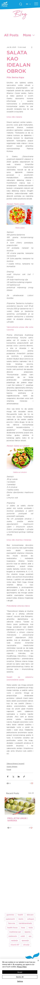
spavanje (25, 940)
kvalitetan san (15, 932)
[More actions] (31, 47)
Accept (19, 972)
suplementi (10, 919)
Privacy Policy (22, 967)
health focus (12, 928)
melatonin (13, 936)
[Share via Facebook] (8, 776)
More (27, 35)
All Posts (11, 35)
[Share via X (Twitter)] (13, 776)
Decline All (19, 977)
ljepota (27, 932)
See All (31, 793)
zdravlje (26, 945)
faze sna (11, 923)
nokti (23, 936)
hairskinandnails (25, 923)
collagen (30, 919)
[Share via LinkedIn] (19, 776)
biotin (21, 919)
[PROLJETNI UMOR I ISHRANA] (20, 806)
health (20, 915)
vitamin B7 (15, 945)
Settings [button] (20, 981)
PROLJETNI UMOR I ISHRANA (17, 819)
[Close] (37, 961)
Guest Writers (12, 766)
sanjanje (14, 940)
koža (31, 928)
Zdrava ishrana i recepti (15, 763)
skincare (30, 915)
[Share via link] (24, 776)
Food (9, 769)
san (30, 936)
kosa (23, 928)
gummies (10, 915)
